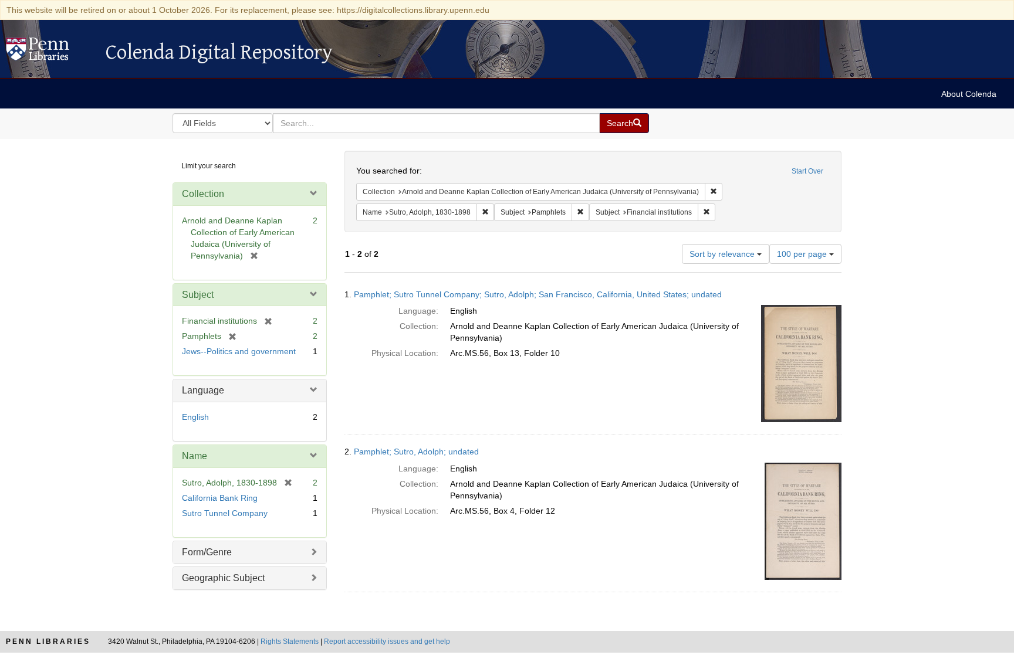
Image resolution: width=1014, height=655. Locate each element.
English (195, 417)
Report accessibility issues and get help (387, 641)
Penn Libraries (48, 641)
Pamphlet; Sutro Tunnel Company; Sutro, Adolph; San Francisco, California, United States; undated (538, 294)
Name (194, 456)
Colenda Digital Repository (50, 52)
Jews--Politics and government (239, 351)
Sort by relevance (723, 254)
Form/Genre (207, 552)
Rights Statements (290, 641)
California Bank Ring (220, 498)
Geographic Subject (223, 578)
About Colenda (968, 94)
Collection (203, 194)
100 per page (803, 254)
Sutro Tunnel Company (225, 513)
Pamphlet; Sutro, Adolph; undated (416, 451)
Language (203, 390)
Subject (198, 295)
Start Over (807, 171)
